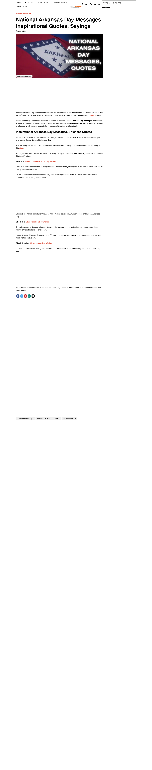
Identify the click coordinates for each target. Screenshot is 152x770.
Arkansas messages (25, 418)
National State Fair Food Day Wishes (40, 161)
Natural (93, 115)
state (21, 148)
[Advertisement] (59, 95)
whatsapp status (69, 418)
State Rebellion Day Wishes (37, 221)
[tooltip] (82, 4)
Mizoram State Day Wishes (41, 243)
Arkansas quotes (43, 418)
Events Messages (23, 14)
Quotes (57, 418)
